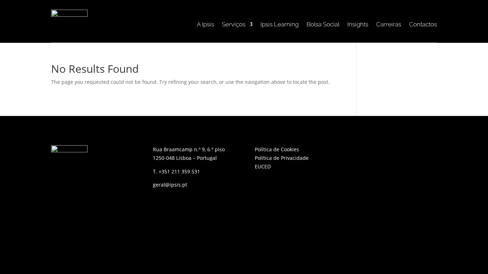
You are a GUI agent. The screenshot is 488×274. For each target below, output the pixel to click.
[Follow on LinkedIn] (376, 151)
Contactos (423, 25)
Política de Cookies (277, 149)
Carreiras (388, 25)
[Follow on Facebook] (362, 151)
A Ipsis (205, 25)
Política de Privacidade (282, 157)
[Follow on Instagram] (390, 151)
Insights (357, 25)
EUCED (263, 166)
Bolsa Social (323, 25)
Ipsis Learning (279, 25)
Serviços (233, 25)
